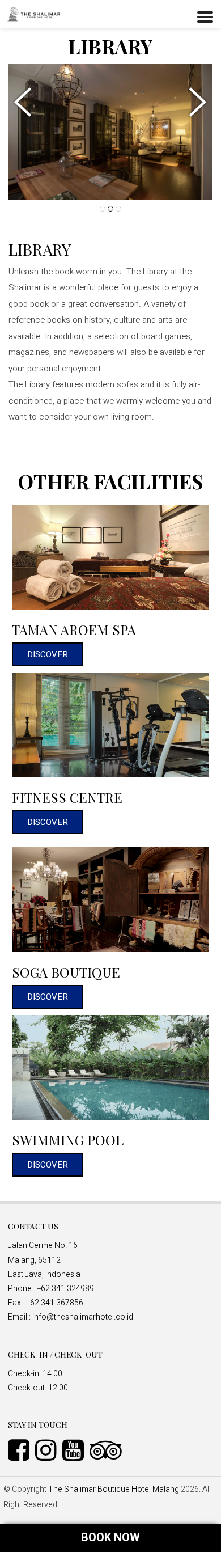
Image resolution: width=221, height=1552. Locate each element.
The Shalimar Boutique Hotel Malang (113, 1489)
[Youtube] (76, 1449)
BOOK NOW (110, 1537)
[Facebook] (21, 1449)
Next (195, 103)
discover (47, 654)
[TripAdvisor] (109, 1449)
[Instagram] (48, 1449)
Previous (25, 103)
